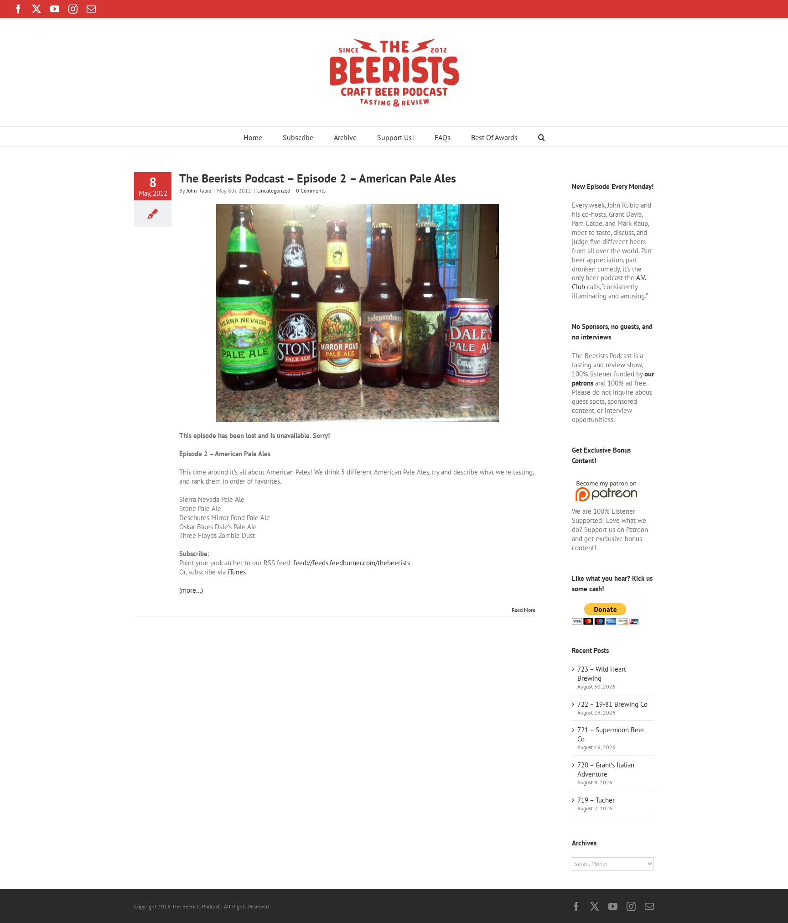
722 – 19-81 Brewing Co (612, 704)
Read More (523, 609)
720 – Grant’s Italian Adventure (605, 769)
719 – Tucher (596, 800)
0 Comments (311, 190)
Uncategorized (273, 190)
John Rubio (199, 190)
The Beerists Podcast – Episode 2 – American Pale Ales (317, 178)
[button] (541, 136)
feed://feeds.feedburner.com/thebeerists (351, 562)
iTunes (237, 572)
